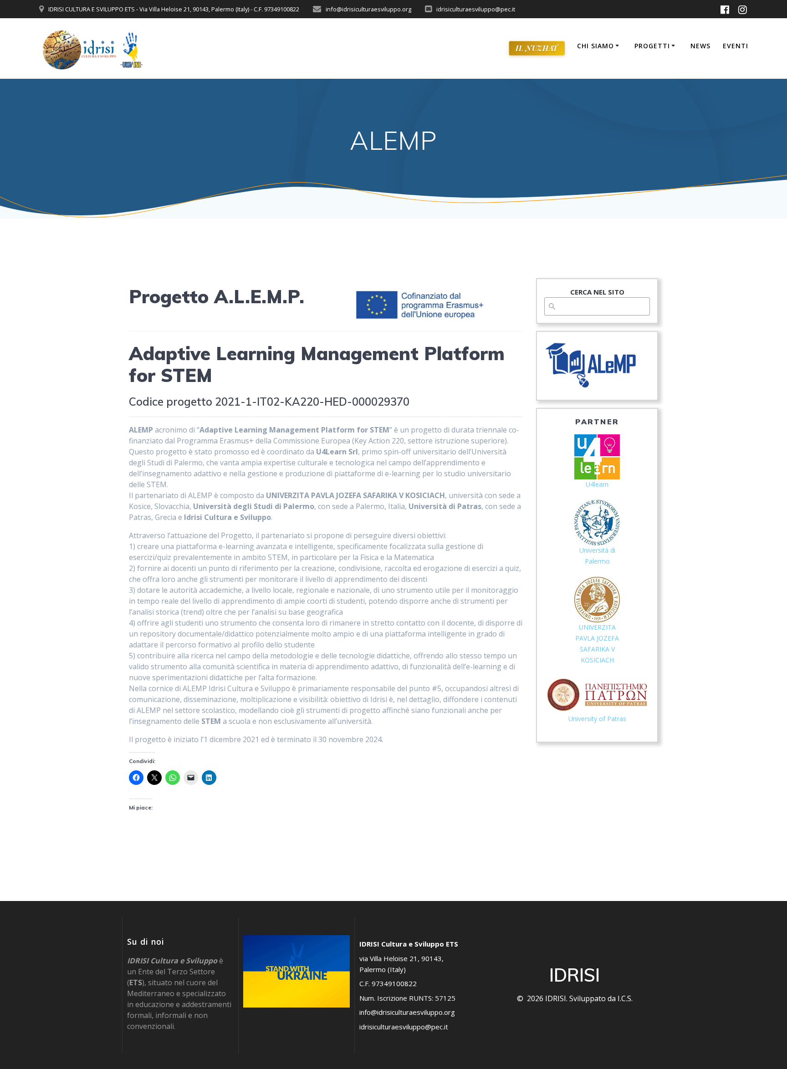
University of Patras (597, 718)
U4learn (597, 484)
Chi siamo (595, 45)
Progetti (652, 45)
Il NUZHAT (536, 48)
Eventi (735, 45)
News (700, 45)
